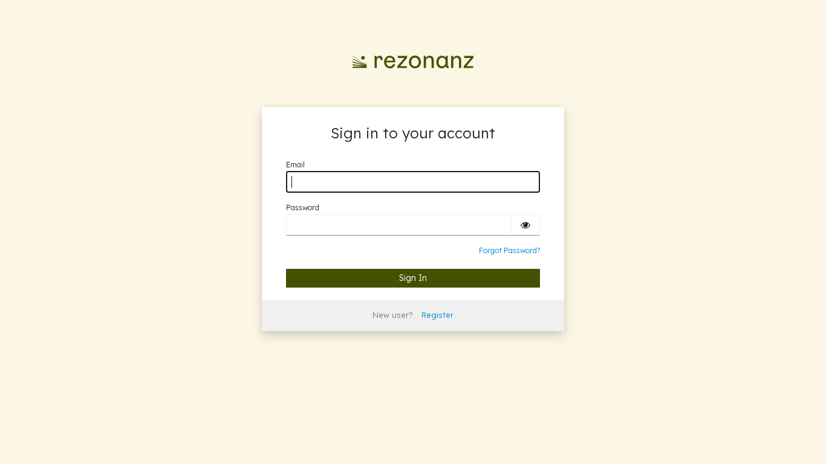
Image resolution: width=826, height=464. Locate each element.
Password (302, 207)
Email (295, 164)
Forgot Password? (509, 250)
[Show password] (525, 225)
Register (437, 315)
